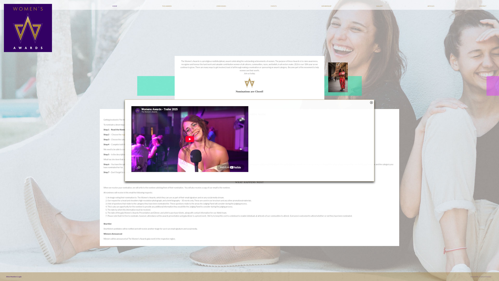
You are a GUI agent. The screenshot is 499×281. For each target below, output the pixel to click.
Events (274, 6)
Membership (326, 6)
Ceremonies (221, 6)
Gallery (379, 6)
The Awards (167, 6)
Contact (482, 6)
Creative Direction (485, 276)
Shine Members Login (14, 276)
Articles (431, 6)
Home (114, 6)
